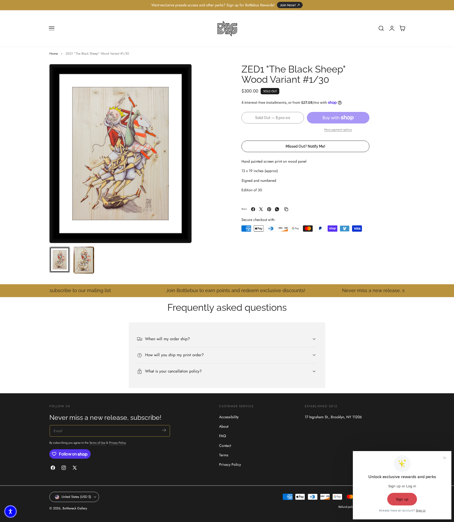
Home (53, 53)
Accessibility (229, 417)
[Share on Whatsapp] (277, 209)
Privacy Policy (117, 443)
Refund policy (346, 507)
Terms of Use (97, 443)
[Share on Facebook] (253, 209)
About (223, 426)
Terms (223, 455)
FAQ (222, 435)
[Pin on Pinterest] (269, 209)
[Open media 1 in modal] (182, 73)
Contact (225, 445)
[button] (51, 28)
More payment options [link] (338, 129)
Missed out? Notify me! (305, 146)
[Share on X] (261, 209)
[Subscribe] (164, 430)
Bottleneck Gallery (75, 508)
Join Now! (288, 5)
